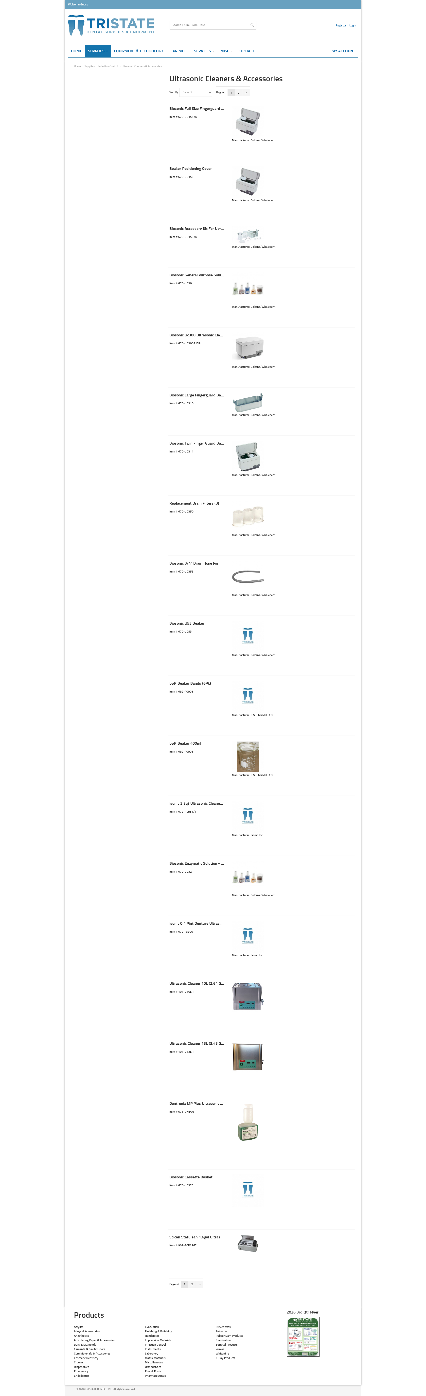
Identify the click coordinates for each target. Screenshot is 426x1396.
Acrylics (79, 1327)
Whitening (222, 1353)
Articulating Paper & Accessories (94, 1340)
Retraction (222, 1331)
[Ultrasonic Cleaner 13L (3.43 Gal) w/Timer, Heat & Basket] (248, 1057)
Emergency (81, 1371)
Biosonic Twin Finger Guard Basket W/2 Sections (210, 443)
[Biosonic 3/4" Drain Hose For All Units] (248, 577)
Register (341, 25)
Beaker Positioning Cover (190, 168)
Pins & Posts (153, 1371)
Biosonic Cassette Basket (191, 1177)
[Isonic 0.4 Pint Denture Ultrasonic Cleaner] (248, 937)
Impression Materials (158, 1340)
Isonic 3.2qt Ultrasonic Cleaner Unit (199, 803)
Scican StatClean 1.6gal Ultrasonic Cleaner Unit (209, 1237)
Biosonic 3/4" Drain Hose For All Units (201, 563)
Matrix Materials (155, 1358)
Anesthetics (81, 1336)
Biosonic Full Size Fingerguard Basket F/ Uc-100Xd (212, 108)
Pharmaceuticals (155, 1376)
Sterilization (223, 1340)
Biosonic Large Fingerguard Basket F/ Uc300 (207, 395)
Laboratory (151, 1353)
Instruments (153, 1349)
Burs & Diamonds (85, 1344)
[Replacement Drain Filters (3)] (248, 517)
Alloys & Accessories (87, 1331)
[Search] (252, 25)
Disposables (81, 1367)
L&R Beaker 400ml (185, 743)
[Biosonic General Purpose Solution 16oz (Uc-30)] (248, 288)
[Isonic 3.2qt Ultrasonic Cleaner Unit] (248, 817)
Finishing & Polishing (158, 1331)
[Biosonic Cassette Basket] (248, 1190)
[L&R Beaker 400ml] (248, 757)
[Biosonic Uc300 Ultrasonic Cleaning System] (248, 348)
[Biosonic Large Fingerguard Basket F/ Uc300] (248, 402)
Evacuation (152, 1327)
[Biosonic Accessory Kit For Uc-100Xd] (248, 235)
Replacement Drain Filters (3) (194, 503)
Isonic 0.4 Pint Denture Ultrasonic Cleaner (204, 923)
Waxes (220, 1349)
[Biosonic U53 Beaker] (248, 637)
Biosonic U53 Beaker (186, 623)
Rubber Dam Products (229, 1336)
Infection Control (155, 1344)
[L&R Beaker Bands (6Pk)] (248, 697)
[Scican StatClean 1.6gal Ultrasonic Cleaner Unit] (248, 1243)
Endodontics (81, 1376)
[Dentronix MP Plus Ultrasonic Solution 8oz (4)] (248, 1123)
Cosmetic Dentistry (86, 1358)
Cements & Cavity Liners (89, 1349)
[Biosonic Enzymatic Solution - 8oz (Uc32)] (248, 877)
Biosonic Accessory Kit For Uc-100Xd (200, 228)
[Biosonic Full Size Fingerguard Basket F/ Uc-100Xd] (248, 122)
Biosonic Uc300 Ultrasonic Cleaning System (206, 335)
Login (352, 25)
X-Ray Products (225, 1358)
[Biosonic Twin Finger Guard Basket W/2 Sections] (248, 457)
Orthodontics (153, 1367)
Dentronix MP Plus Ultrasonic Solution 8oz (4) (208, 1103)
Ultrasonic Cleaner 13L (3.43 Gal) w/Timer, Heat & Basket (218, 1043)
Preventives (223, 1327)
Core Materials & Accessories (92, 1353)
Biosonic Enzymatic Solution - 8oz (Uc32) (204, 863)
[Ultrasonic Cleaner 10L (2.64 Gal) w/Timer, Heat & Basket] (248, 997)
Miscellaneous (154, 1362)
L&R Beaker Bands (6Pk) (190, 683)
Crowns (79, 1362)
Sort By (173, 92)
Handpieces (152, 1336)
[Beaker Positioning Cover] (248, 182)
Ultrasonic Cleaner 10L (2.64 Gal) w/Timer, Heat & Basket (218, 983)
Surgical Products (227, 1344)
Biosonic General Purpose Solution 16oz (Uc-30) (210, 275)
